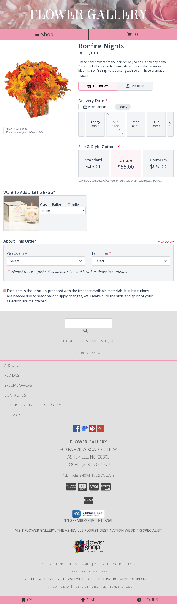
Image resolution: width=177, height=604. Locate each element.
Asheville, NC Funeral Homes (66, 564)
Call (31, 600)
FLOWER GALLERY (88, 14)
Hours (149, 600)
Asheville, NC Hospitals (115, 564)
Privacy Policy (57, 586)
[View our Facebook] (76, 430)
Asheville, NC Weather (88, 571)
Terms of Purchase (89, 586)
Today (122, 107)
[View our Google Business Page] (84, 430)
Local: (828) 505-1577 (88, 464)
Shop (47, 34)
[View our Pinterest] (92, 430)
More (84, 76)
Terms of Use (121, 586)
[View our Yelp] (100, 430)
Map (90, 600)
